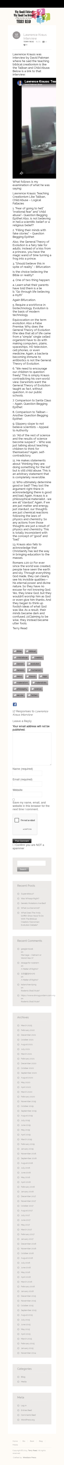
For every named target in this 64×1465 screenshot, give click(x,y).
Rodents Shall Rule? (30, 991)
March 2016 (26, 1282)
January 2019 (27, 1149)
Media (24, 1381)
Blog (38, 42)
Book (32, 1441)
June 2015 (25, 1324)
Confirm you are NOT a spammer (28, 846)
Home (15, 1441)
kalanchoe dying (28, 984)
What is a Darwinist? (30, 908)
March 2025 (26, 1025)
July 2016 (25, 1263)
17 (46, 42)
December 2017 (28, 1196)
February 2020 (28, 1096)
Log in (24, 1405)
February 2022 (28, 1030)
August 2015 (27, 1315)
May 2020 (25, 1082)
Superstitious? (27, 894)
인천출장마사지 (28, 974)
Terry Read (32, 1450)
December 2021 (28, 1035)
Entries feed (26, 1410)
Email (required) (22, 779)
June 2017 (25, 1220)
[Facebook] (15, 704)
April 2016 (26, 1277)
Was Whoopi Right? (30, 898)
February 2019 (28, 1144)
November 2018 (28, 1153)
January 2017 (27, 1239)
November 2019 (28, 1101)
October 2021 (27, 1040)
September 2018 (29, 1158)
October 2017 (27, 1206)
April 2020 (26, 1087)
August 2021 (27, 1044)
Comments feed (28, 1415)
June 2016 (26, 1267)
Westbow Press (29, 1457)
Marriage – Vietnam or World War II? (31, 956)
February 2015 (27, 1343)
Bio (24, 1441)
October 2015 (27, 1305)
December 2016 (28, 1244)
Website (18, 789)
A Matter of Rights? (29, 969)
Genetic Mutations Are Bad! (33, 903)
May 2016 (25, 1272)
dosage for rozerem (30, 963)
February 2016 (28, 1286)
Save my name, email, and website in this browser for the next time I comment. (31, 806)
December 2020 (28, 1063)
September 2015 (28, 1310)
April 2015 (25, 1334)
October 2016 (27, 1253)
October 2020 (27, 1068)
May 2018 (25, 1177)
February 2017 (27, 1234)
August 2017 (27, 1210)
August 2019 (27, 1115)
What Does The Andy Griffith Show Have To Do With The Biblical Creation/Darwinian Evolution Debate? (32, 919)
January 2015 (27, 1348)
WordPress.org (28, 1420)
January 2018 (27, 1191)
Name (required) (23, 768)
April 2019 (26, 1134)
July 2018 (25, 1168)
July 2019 (25, 1120)
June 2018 (26, 1172)
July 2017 (25, 1215)
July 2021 (25, 1049)
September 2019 (29, 1111)
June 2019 (26, 1125)
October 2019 (27, 1106)
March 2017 (26, 1229)
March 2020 (26, 1092)
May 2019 (25, 1130)
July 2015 (25, 1320)
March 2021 (26, 1054)
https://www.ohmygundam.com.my (34, 995)
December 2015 (28, 1296)
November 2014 (28, 1353)
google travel (27, 949)
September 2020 (29, 1073)
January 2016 (27, 1291)
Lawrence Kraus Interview (35, 36)
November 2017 (28, 1201)
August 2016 (27, 1258)
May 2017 (25, 1225)
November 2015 (28, 1301)
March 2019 (26, 1139)
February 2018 (28, 1187)
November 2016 (28, 1248)
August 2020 (27, 1078)
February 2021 (27, 1059)
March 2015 (26, 1339)
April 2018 (26, 1182)
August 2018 (27, 1163)
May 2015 (25, 1329)
